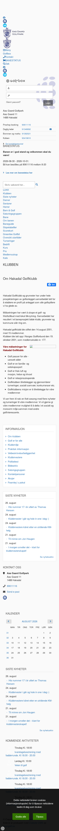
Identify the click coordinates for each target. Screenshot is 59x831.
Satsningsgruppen (12, 213)
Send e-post (13, 591)
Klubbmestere (15, 457)
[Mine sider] (4, 17)
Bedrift (6, 244)
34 (7, 647)
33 (7, 642)
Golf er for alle (15, 440)
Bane (5, 217)
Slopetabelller (10, 227)
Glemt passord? (13, 101)
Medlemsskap (10, 254)
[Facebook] (5, 21)
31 (7, 632)
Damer (6, 200)
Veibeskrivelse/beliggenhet (21, 453)
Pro (5, 251)
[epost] (51, 129)
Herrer (6, 206)
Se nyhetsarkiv (47, 556)
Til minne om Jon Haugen (21, 538)
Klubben (7, 193)
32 (7, 637)
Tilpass (39, 816)
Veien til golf (21, 765)
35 (7, 652)
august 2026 (29, 621)
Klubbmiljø (13, 444)
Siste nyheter (10, 196)
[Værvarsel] (5, 25)
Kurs (5, 247)
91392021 (26, 133)
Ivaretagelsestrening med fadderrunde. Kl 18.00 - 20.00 (23, 753)
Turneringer (9, 240)
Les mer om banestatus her (19, 172)
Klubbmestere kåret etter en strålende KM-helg (29, 528)
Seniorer (7, 203)
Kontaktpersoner (16, 474)
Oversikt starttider (12, 237)
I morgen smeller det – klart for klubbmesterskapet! (23, 548)
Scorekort (8, 230)
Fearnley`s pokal (16, 482)
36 (7, 657)
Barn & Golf (9, 210)
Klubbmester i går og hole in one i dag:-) (28, 518)
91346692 (26, 129)
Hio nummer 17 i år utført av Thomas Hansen (26, 508)
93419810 (26, 138)
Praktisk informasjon (18, 449)
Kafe (5, 257)
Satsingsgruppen (16, 470)
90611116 (26, 124)
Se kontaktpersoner (14, 143)
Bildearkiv (13, 465)
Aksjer (11, 478)
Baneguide (8, 223)
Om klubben (14, 436)
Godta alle (21, 816)
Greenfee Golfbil (11, 234)
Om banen (8, 220)
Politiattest (13, 461)
